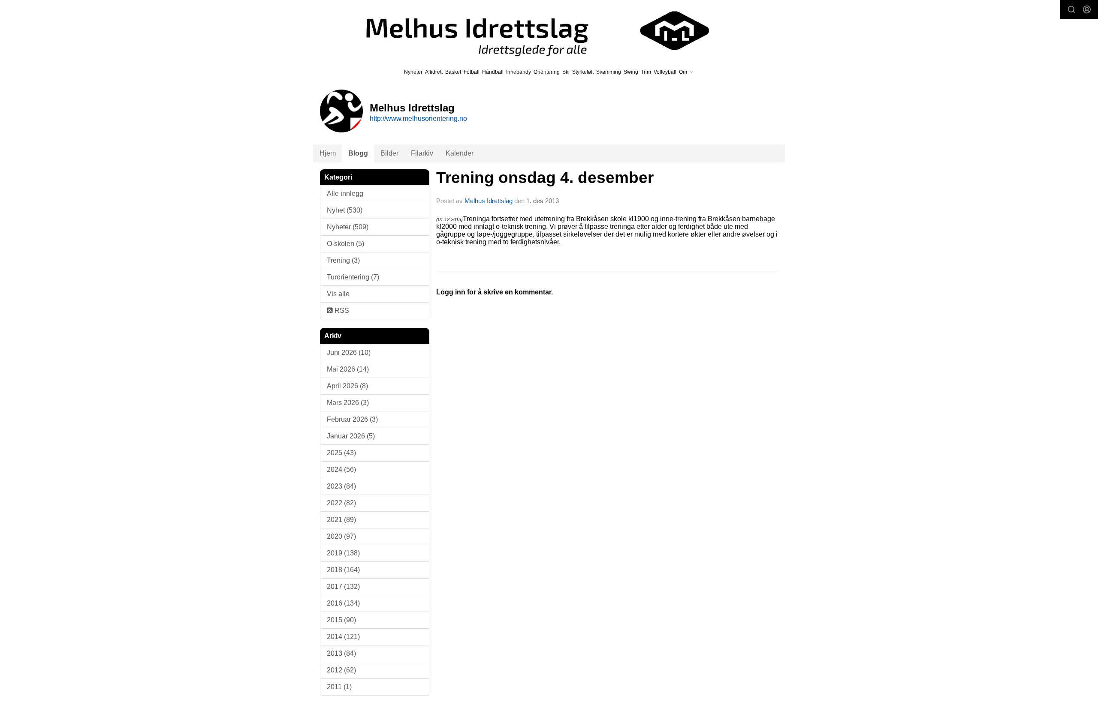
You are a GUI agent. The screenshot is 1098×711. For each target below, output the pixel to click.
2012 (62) (341, 670)
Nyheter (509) (347, 227)
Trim (646, 72)
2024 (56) (341, 469)
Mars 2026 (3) (348, 402)
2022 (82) (341, 503)
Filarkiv (422, 153)
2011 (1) (339, 686)
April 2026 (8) (347, 386)
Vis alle (338, 293)
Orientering (547, 72)
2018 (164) (343, 569)
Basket (453, 72)
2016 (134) (343, 603)
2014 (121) (343, 636)
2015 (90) (341, 620)
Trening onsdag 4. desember (545, 177)
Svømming (608, 72)
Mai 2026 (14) (348, 369)
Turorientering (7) (353, 277)
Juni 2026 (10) (349, 352)
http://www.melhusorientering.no (418, 118)
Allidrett (434, 72)
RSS (341, 310)
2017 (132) (343, 586)
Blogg (358, 153)
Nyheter (413, 72)
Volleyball (665, 72)
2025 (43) (341, 452)
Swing (631, 72)
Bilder (389, 153)
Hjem (328, 153)
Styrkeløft (583, 72)
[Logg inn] (1087, 9)
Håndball (493, 72)
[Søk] (1071, 9)
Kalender (460, 153)
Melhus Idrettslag (489, 200)
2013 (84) (341, 653)
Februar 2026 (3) (352, 419)
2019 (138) (343, 553)
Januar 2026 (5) (351, 436)
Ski (566, 72)
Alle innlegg (345, 193)
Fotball (472, 72)
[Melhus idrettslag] (528, 30)
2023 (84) (341, 486)
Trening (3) (343, 260)
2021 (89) (341, 519)
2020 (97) (341, 536)
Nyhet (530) (344, 210)
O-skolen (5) (345, 243)
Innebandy (518, 72)
